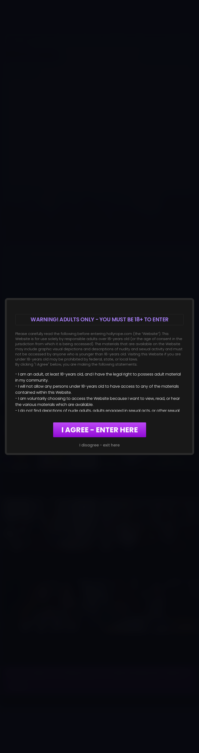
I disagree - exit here (99, 445)
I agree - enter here (99, 430)
